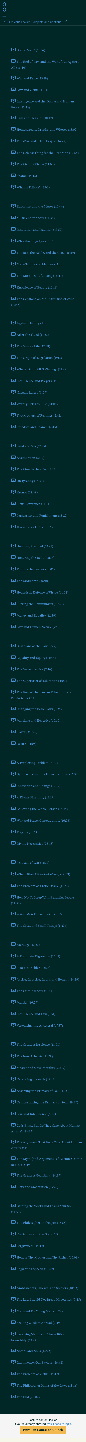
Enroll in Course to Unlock (43, 1430)
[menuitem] (4, 11)
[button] (4, 5)
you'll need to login (59, 1424)
